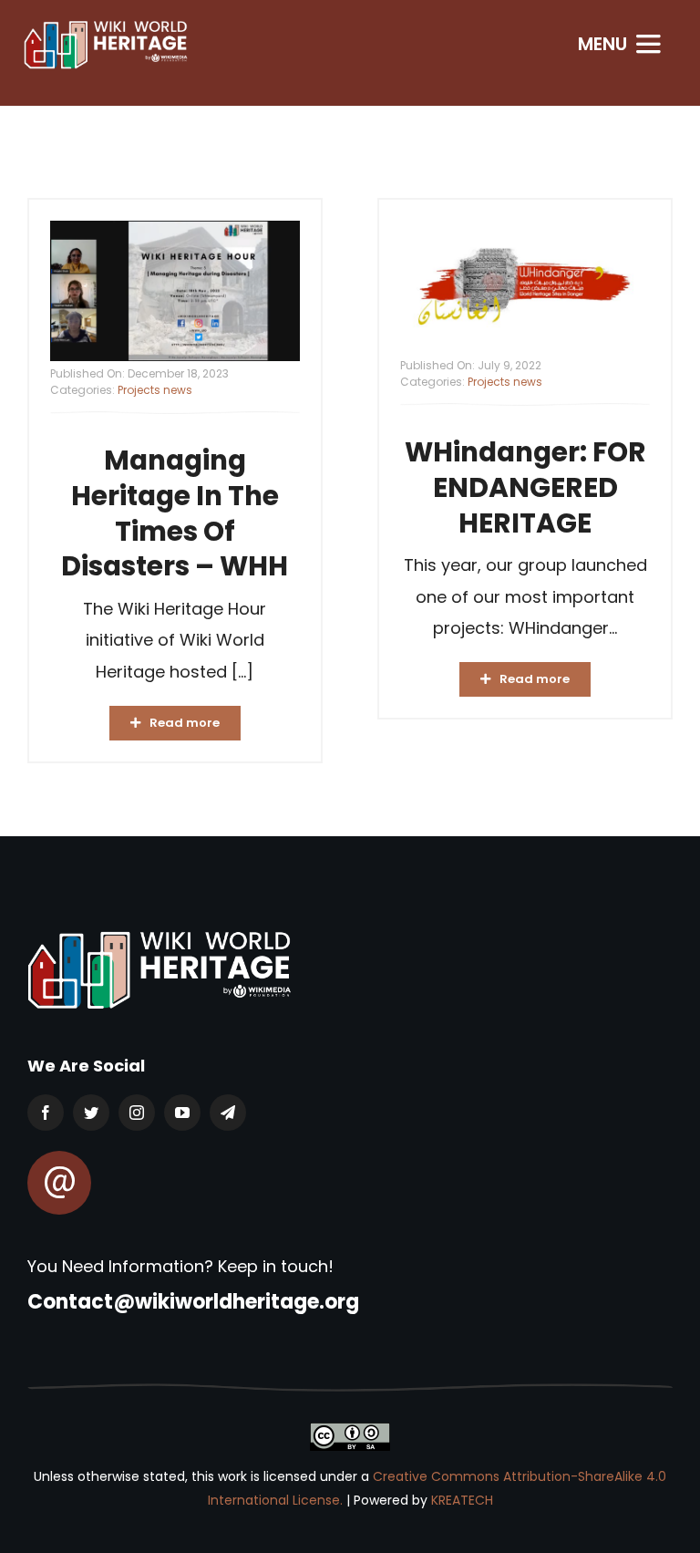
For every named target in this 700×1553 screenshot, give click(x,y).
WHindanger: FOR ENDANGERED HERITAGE (525, 487)
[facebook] (45, 1112)
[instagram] (136, 1112)
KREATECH (462, 1500)
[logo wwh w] (106, 26)
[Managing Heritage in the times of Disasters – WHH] (175, 291)
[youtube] (182, 1112)
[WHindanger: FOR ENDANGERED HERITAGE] (525, 287)
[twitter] (91, 1112)
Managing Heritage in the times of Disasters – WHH (174, 513)
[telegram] (228, 1112)
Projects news (155, 390)
